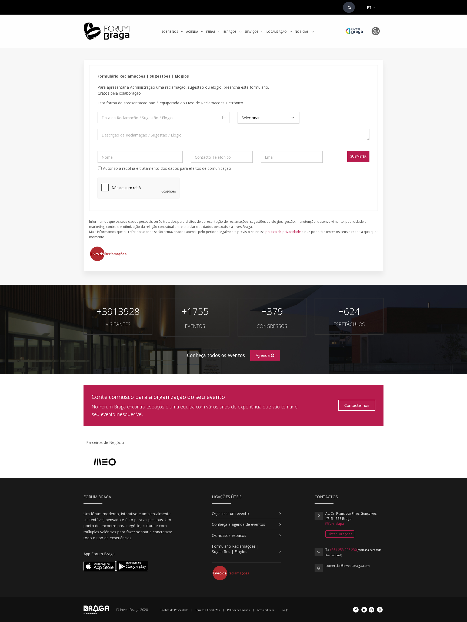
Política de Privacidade (174, 610)
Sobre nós (170, 32)
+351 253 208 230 (343, 549)
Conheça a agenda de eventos (238, 524)
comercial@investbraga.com (347, 565)
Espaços (230, 32)
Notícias (302, 32)
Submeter (358, 156)
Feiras (211, 32)
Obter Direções (340, 534)
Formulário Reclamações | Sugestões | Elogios (235, 549)
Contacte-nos (356, 405)
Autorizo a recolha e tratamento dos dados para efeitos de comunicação (167, 168)
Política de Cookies (238, 610)
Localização (277, 32)
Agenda (192, 32)
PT (369, 7)
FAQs (285, 610)
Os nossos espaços (229, 535)
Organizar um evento (230, 513)
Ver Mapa (336, 523)
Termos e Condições (207, 610)
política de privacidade (283, 231)
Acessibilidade (266, 610)
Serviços (252, 32)
